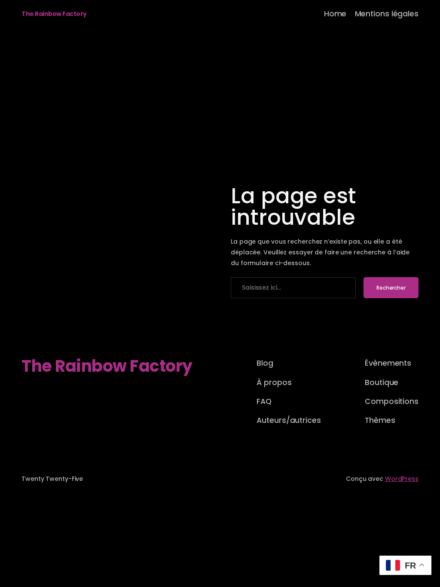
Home (335, 14)
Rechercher (391, 287)
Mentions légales (387, 14)
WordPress (402, 478)
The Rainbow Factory (54, 13)
